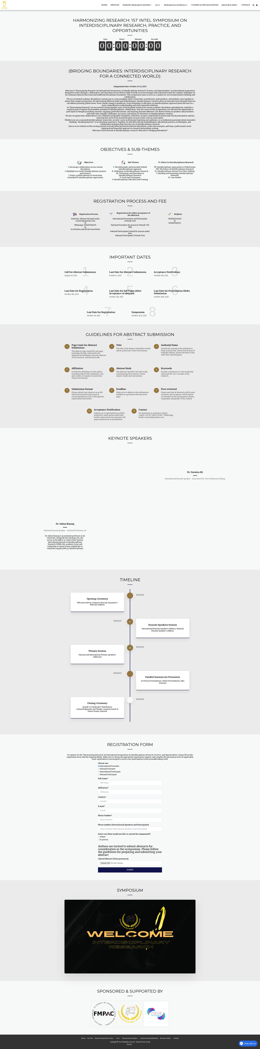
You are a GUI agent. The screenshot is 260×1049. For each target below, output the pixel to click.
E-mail (101, 806)
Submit (130, 870)
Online (102, 837)
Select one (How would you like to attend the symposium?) (124, 834)
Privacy (129, 1044)
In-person (104, 840)
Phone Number (104, 816)
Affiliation (103, 788)
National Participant (108, 775)
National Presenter (107, 769)
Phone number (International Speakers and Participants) (123, 825)
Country (101, 797)
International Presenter (109, 766)
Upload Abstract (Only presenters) (113, 859)
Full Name (102, 779)
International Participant (110, 772)
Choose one (103, 763)
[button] (137, 5)
